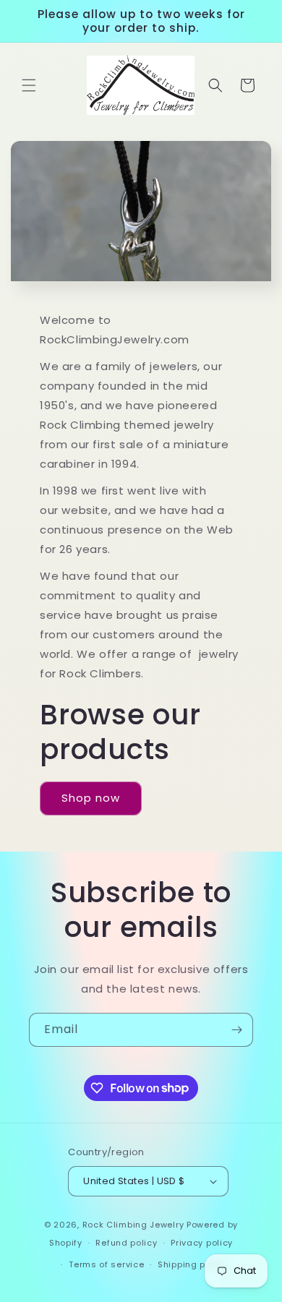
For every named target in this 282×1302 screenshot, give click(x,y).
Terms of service (106, 1264)
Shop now (90, 797)
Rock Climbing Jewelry (133, 1224)
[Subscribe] (236, 1030)
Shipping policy (192, 1264)
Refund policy (126, 1243)
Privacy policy (202, 1243)
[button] (29, 85)
